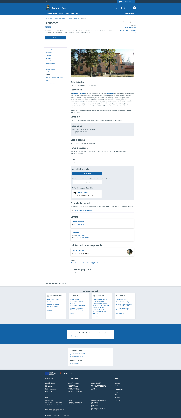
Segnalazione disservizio (74, 404)
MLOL (81, 101)
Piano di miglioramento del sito (98, 410)
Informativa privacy (96, 404)
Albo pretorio (94, 402)
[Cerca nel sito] (134, 7)
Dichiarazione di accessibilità (98, 408)
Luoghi (116, 392)
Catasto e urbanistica (73, 386)
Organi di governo (49, 382)
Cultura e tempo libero (73, 388)
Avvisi (116, 385)
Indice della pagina (50, 46)
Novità (61, 13)
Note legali (94, 407)
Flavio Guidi (76, 232)
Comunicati (117, 383)
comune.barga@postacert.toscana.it (55, 409)
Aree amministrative (50, 383)
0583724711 (56, 411)
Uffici (46, 385)
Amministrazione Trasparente (98, 400)
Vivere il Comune (75, 13)
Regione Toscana (49, 1)
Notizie (116, 382)
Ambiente (70, 382)
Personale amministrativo (51, 390)
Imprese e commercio (96, 382)
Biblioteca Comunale (78, 93)
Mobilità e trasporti (96, 383)
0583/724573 (81, 225)
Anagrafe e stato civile (73, 383)
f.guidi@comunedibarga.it (83, 237)
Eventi (116, 394)
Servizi (67, 13)
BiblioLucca (109, 93)
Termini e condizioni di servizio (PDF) (84, 210)
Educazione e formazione (74, 390)
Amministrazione (52, 13)
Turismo (93, 388)
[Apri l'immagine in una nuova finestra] (102, 63)
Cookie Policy (94, 405)
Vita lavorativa (94, 390)
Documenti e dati (49, 391)
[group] (56, 307)
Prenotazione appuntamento (75, 402)
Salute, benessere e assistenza (98, 385)
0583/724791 (81, 235)
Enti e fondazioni (49, 386)
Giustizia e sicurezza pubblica (75, 391)
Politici (46, 388)
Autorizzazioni (71, 385)
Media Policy (48, 415)
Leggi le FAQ (71, 400)
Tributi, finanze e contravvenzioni (99, 386)
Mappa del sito (57, 415)
